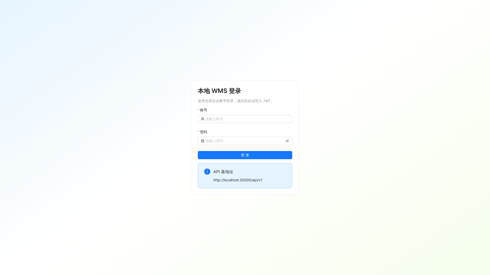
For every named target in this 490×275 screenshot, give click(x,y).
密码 (203, 132)
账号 (203, 110)
